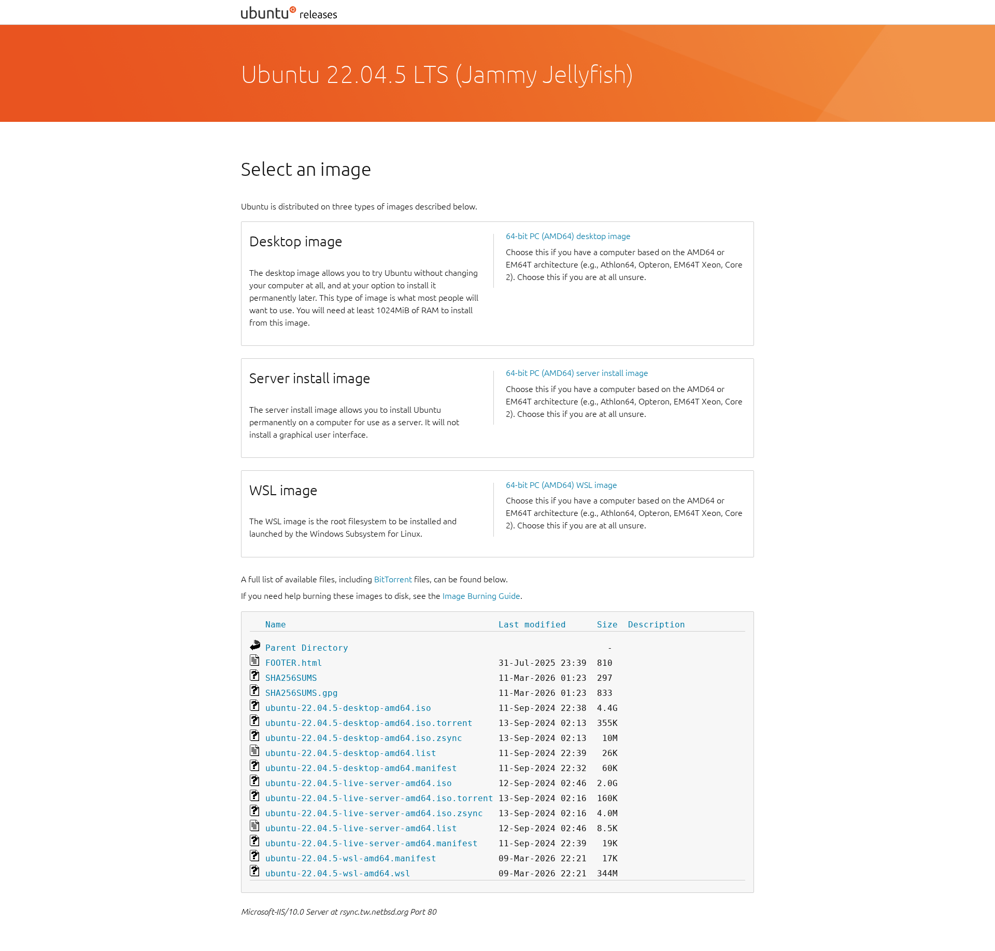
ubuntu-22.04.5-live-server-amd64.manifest (371, 843)
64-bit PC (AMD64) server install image (577, 372)
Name (275, 625)
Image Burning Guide (481, 595)
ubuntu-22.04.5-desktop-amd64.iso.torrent (369, 723)
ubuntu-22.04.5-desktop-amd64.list (350, 753)
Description (656, 625)
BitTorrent (393, 579)
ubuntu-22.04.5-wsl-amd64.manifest (350, 858)
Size (607, 625)
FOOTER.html (293, 663)
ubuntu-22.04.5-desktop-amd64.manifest (361, 768)
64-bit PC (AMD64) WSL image (561, 485)
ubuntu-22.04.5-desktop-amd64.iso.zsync (363, 738)
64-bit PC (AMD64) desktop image (568, 236)
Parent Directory (306, 648)
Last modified (532, 625)
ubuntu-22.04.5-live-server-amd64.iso (358, 783)
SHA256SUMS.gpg (301, 693)
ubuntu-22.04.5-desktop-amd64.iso (348, 708)
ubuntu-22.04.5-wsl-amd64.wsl (337, 873)
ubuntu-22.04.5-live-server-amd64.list (361, 828)
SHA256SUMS (291, 678)
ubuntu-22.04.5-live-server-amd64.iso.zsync (374, 813)
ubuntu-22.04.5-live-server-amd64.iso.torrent (379, 798)
